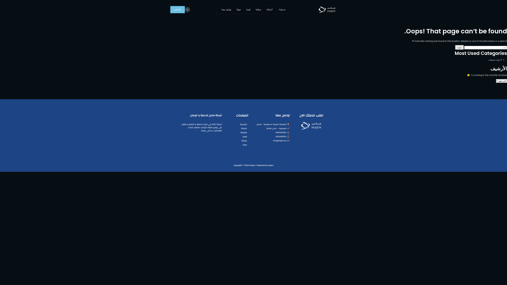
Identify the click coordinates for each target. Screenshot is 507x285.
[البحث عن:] (485, 47)
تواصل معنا (226, 9)
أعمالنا (269, 9)
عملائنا (258, 9)
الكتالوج (177, 9)
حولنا (239, 9)
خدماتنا (282, 9)
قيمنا (248, 9)
